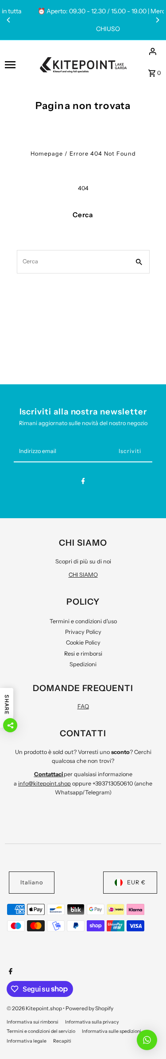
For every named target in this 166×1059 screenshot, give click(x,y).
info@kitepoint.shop (44, 783)
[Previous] (8, 20)
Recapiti (62, 1041)
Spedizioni (83, 664)
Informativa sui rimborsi (32, 1022)
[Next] (157, 20)
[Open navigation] (19, 65)
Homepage (47, 153)
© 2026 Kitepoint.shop (35, 1008)
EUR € (136, 882)
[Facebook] (83, 482)
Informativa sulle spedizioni (111, 1031)
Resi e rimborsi (83, 653)
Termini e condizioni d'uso (83, 621)
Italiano (31, 882)
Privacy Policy (83, 632)
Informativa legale (26, 1041)
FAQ (83, 706)
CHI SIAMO (83, 574)
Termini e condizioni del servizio (41, 1031)
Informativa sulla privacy (92, 1022)
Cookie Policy (83, 642)
